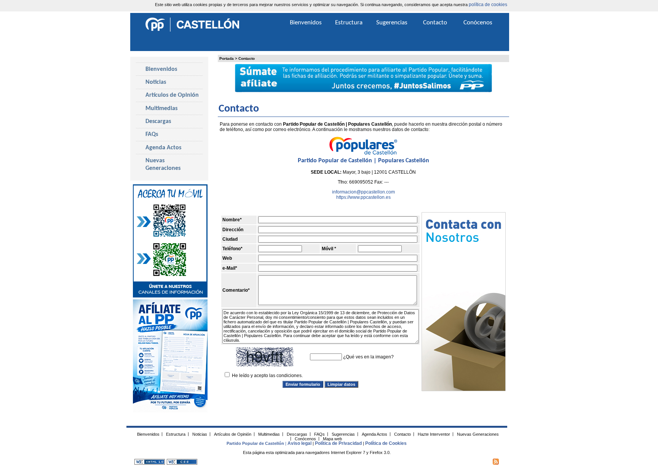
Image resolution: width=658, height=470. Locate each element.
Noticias (155, 82)
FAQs (151, 134)
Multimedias (161, 109)
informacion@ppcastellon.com (363, 192)
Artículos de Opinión (172, 95)
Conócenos (477, 22)
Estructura (349, 22)
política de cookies (488, 4)
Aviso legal (299, 443)
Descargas (158, 121)
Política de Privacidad (338, 443)
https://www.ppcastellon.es (363, 197)
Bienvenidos (161, 69)
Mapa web (332, 438)
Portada (226, 58)
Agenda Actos (163, 148)
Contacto (246, 58)
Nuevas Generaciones (162, 164)
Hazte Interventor (434, 434)
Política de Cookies (386, 443)
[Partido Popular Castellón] (192, 30)
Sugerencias (391, 22)
